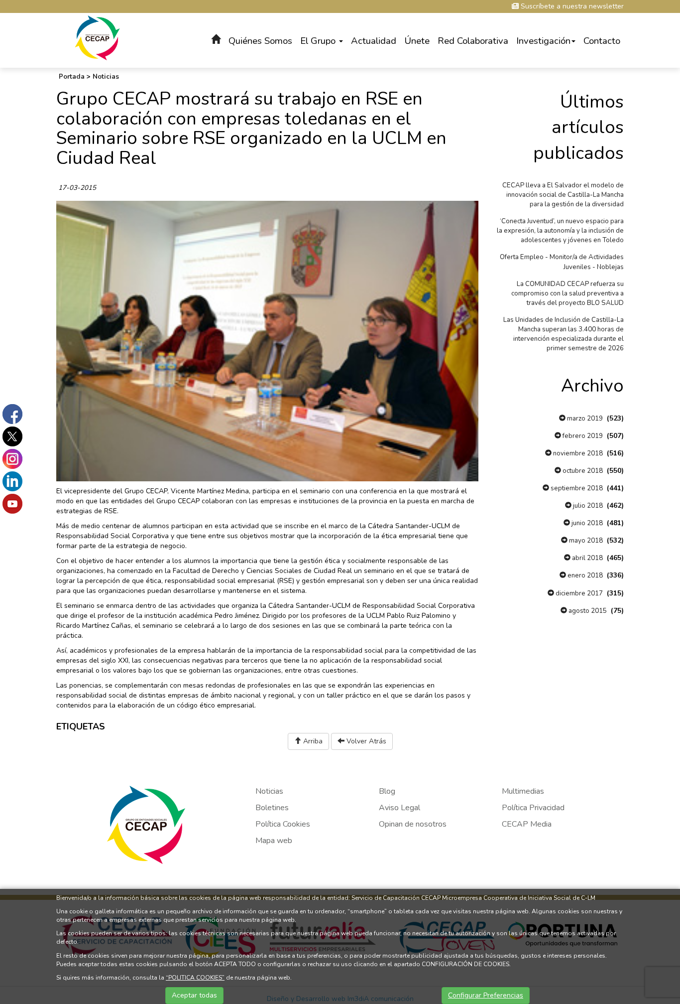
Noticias (106, 76)
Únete (417, 40)
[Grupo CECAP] (97, 37)
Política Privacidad (533, 807)
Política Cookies (282, 824)
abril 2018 (586, 558)
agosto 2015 (587, 610)
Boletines (272, 807)
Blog (387, 791)
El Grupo (319, 40)
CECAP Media (527, 824)
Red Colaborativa (473, 40)
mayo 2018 (585, 540)
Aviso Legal (399, 807)
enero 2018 (584, 575)
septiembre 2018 (576, 488)
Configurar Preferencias (485, 995)
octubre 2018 (582, 470)
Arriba (312, 741)
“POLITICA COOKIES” (195, 978)
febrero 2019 (582, 435)
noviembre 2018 (577, 453)
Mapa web (273, 840)
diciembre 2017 (578, 593)
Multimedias (523, 791)
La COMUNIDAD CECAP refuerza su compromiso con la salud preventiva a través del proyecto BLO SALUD (567, 293)
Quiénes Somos (260, 40)
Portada (72, 76)
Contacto (601, 40)
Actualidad (373, 40)
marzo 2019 (584, 418)
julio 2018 (587, 505)
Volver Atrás (365, 741)
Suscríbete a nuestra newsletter (571, 6)
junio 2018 (586, 523)
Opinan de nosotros (413, 824)
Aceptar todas (194, 995)
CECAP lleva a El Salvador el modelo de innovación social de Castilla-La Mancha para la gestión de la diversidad (563, 195)
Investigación (543, 40)
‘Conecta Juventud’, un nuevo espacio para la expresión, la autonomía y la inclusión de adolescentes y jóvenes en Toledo (560, 231)
